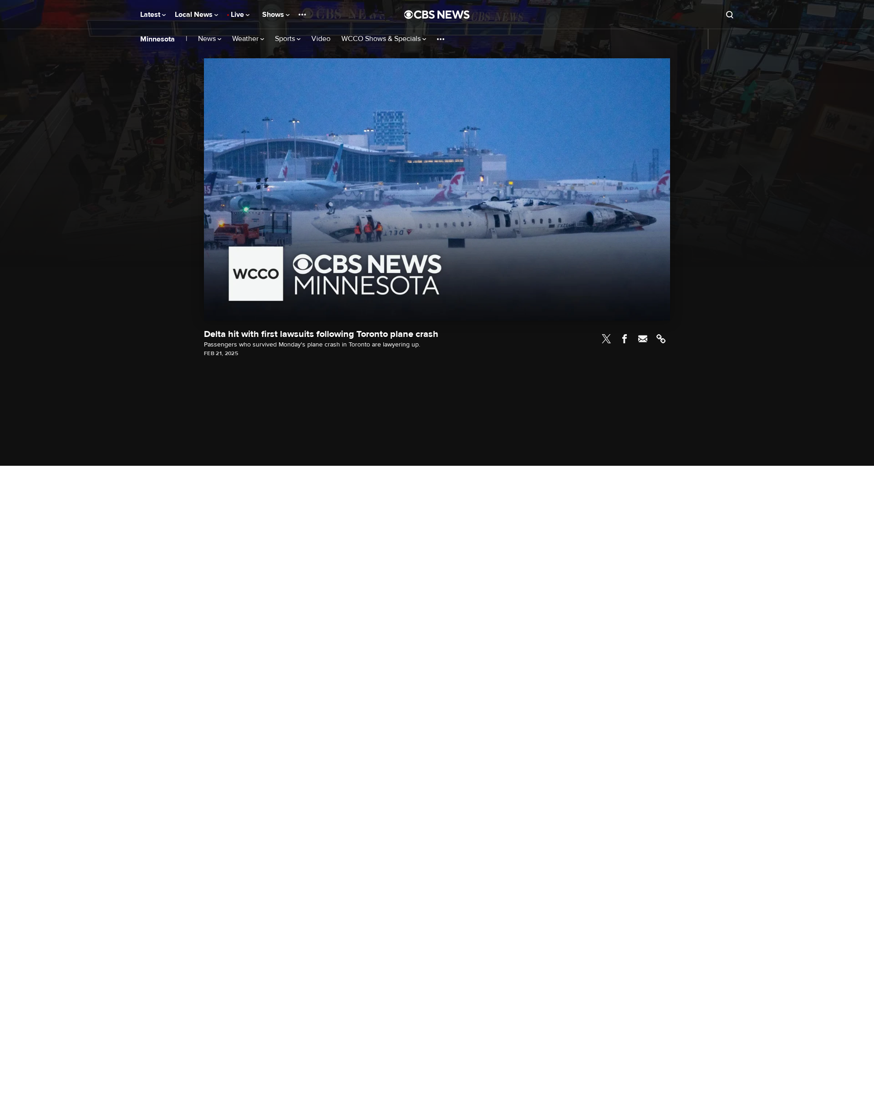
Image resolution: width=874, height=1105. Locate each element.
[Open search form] (730, 14)
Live (238, 14)
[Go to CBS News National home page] (437, 14)
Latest (151, 14)
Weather (246, 39)
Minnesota (157, 39)
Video (320, 39)
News (208, 39)
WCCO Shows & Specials (381, 39)
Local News (194, 14)
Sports (286, 39)
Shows (274, 14)
